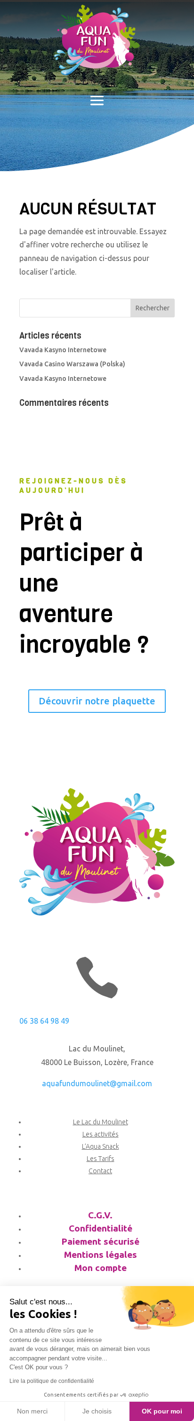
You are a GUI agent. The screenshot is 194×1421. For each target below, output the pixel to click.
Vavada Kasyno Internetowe (62, 350)
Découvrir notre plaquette (97, 700)
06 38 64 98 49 (44, 1021)
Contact (100, 1171)
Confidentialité (100, 1228)
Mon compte (100, 1268)
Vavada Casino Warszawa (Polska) (72, 364)
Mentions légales (100, 1254)
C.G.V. (100, 1215)
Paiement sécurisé (100, 1241)
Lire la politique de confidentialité (51, 1381)
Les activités (100, 1134)
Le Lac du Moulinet (100, 1122)
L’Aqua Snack (100, 1146)
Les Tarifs (100, 1158)
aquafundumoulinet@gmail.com (97, 1083)
